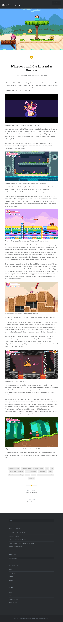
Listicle (11, 576)
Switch (33, 475)
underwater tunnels (20, 266)
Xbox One (31, 478)
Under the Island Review (15, 546)
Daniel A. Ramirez (38, 468)
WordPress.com (44, 618)
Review (31, 62)
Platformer (33, 471)
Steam (27, 475)
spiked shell (51, 327)
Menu (58, 3)
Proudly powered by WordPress (22, 618)
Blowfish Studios (26, 468)
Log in (10, 592)
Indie (47, 468)
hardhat (18, 327)
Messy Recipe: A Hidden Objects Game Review (21, 543)
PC (27, 471)
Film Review (12, 573)
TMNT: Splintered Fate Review (17, 539)
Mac (52, 468)
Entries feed (12, 596)
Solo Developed (13, 475)
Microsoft (13, 471)
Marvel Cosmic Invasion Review (17, 533)
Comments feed (13, 599)
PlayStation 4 (42, 471)
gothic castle (16, 274)
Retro (50, 471)
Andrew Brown (27, 75)
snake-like (40, 332)
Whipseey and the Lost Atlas (45, 475)
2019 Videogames (14, 468)
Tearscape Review (14, 536)
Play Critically (11, 5)
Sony (21, 475)
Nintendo (21, 471)
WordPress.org (13, 602)
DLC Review (12, 569)
